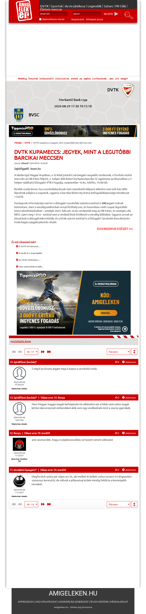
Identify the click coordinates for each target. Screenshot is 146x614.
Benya (17, 433)
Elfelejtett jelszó (94, 19)
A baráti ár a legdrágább (30, 253)
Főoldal (18, 142)
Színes (108, 6)
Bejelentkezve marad (53, 19)
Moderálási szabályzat (74, 601)
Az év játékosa (75, 6)
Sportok (57, 6)
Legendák (94, 6)
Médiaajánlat (119, 601)
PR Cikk (120, 6)
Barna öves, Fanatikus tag (19, 460)
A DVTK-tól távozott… (29, 246)
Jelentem (130, 361)
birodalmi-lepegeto (24, 469)
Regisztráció (77, 19)
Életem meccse (51, 9)
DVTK (44, 6)
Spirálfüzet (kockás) (25, 361)
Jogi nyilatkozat (46, 601)
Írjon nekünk (99, 601)
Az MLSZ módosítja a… (29, 259)
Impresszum (25, 601)
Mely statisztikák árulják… (31, 266)
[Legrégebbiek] (49, 351)
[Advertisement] (73, 49)
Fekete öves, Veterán (19, 388)
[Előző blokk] (42, 351)
